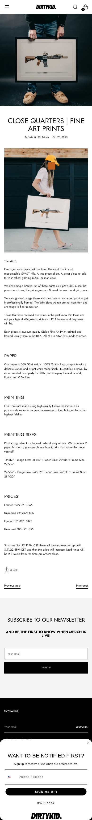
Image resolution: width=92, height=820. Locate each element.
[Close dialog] (88, 743)
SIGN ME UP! (46, 791)
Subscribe (82, 727)
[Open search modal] (75, 7)
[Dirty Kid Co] (46, 7)
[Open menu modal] (7, 7)
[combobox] (11, 777)
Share (13, 570)
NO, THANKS (46, 802)
